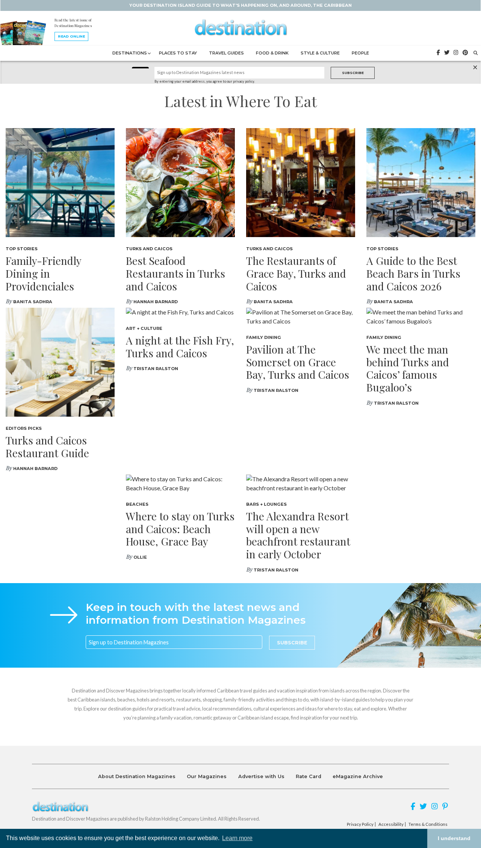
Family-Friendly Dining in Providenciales (43, 273)
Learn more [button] (237, 838)
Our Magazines (207, 776)
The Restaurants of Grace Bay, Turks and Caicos (296, 273)
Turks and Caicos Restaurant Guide (47, 446)
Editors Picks (24, 428)
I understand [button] (454, 838)
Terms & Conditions (428, 824)
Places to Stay (178, 53)
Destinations (129, 53)
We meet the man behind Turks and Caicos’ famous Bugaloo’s (407, 368)
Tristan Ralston (155, 368)
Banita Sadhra (32, 301)
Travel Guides (226, 53)
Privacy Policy (360, 824)
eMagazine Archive (358, 776)
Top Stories (22, 248)
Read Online (71, 36)
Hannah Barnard (155, 301)
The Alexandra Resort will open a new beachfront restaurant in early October (298, 535)
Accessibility (391, 824)
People (360, 53)
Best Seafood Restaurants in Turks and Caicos (175, 273)
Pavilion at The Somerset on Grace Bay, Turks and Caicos (297, 361)
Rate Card (308, 776)
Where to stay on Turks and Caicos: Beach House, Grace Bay (180, 528)
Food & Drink (272, 53)
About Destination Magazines (136, 776)
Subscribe (353, 73)
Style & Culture (320, 53)
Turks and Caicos (149, 248)
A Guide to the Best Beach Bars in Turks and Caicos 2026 (413, 273)
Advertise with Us (261, 776)
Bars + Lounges (266, 504)
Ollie (140, 557)
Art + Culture (144, 328)
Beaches (137, 504)
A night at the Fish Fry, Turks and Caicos (180, 346)
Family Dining (263, 337)
